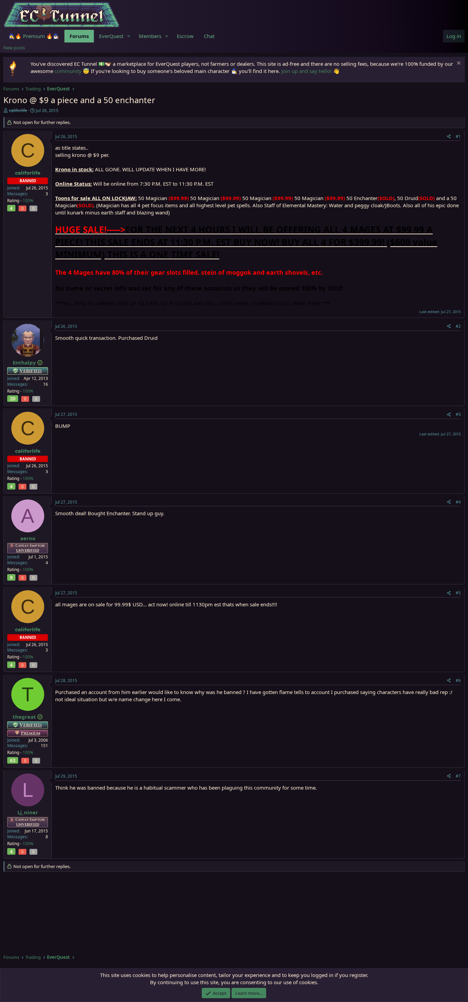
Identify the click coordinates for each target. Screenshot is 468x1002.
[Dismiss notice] (458, 63)
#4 (458, 502)
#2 (458, 326)
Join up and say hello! (306, 70)
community (68, 70)
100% (28, 200)
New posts (14, 48)
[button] (129, 36)
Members (150, 36)
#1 (458, 136)
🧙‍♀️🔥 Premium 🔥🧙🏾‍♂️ (34, 36)
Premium (30, 733)
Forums (79, 36)
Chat (209, 36)
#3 (458, 414)
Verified (31, 371)
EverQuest (111, 36)
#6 (458, 680)
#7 (458, 776)
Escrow (185, 36)
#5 (458, 593)
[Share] (448, 137)
